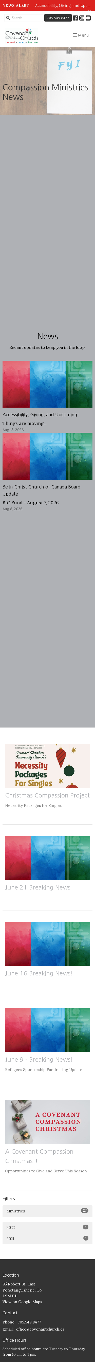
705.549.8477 (58, 18)
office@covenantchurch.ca (40, 1329)
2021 (47, 1238)
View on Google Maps (22, 1301)
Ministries (47, 1210)
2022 (47, 1227)
